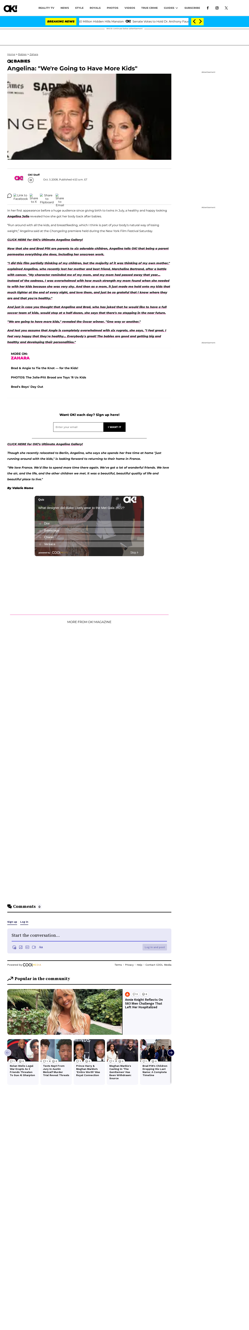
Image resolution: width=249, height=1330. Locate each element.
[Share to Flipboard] (47, 196)
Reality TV (46, 8)
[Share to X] (34, 196)
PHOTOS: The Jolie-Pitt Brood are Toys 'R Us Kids (48, 377)
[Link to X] (226, 7)
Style (79, 8)
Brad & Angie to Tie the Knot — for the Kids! (44, 368)
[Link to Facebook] (207, 7)
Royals (95, 8)
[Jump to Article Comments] (9, 196)
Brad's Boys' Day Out (27, 386)
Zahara (34, 54)
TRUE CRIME (149, 8)
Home (11, 54)
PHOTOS (112, 8)
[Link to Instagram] (217, 7)
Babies (22, 54)
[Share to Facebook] (20, 196)
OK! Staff (34, 174)
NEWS (65, 8)
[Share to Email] (60, 196)
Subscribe (192, 8)
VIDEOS (129, 8)
